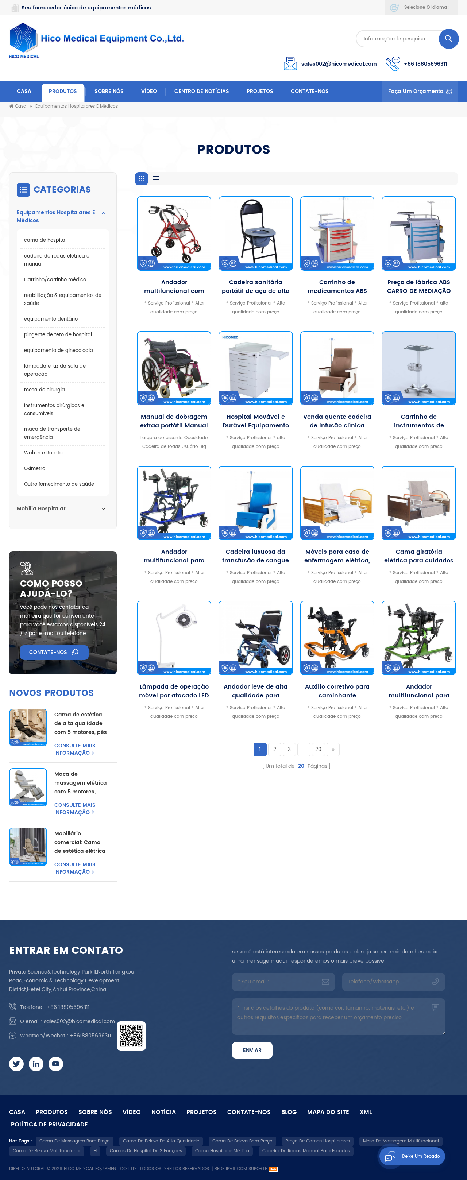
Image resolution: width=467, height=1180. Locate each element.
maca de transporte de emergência (52, 433)
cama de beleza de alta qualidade (161, 1141)
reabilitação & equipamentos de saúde (62, 299)
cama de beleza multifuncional (47, 1151)
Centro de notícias (201, 91)
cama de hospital (45, 240)
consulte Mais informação (75, 749)
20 (318, 749)
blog (289, 1112)
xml (366, 1112)
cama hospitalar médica (222, 1151)
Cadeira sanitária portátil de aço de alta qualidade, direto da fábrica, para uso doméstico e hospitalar (255, 286)
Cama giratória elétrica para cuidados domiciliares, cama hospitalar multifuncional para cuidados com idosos (419, 556)
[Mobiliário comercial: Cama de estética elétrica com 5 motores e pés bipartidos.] (28, 847)
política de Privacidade (49, 1124)
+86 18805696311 (425, 64)
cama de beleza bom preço (242, 1141)
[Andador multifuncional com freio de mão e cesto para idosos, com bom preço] (174, 233)
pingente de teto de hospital (58, 335)
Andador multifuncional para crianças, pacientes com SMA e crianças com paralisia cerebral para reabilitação (419, 691)
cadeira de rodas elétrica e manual (56, 260)
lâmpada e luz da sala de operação (55, 370)
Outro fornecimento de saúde (59, 484)
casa (17, 1112)
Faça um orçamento (415, 91)
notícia (163, 1112)
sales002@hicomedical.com (339, 64)
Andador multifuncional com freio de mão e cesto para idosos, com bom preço (174, 286)
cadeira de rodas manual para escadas (306, 1151)
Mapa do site (328, 1112)
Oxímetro (34, 469)
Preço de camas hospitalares (318, 1141)
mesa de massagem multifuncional (401, 1141)
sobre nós (109, 91)
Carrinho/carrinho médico (55, 280)
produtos (52, 1112)
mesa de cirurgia (44, 390)
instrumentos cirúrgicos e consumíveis (54, 410)
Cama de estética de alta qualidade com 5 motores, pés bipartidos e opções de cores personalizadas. (80, 724)
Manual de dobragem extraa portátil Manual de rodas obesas (174, 421)
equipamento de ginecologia (58, 351)
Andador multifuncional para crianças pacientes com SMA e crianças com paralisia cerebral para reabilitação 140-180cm (174, 556)
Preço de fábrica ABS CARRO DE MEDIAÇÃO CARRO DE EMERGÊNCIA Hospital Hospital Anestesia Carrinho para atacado (419, 286)
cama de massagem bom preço (74, 1141)
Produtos (63, 91)
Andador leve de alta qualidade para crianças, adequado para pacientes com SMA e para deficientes (256, 691)
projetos (260, 91)
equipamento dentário (51, 319)
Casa (24, 91)
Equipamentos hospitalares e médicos (76, 106)
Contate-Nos (310, 91)
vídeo (149, 91)
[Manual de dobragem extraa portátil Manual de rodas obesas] (174, 368)
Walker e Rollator (44, 453)
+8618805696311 (90, 1036)
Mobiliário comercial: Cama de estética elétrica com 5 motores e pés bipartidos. (79, 842)
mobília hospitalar (41, 508)
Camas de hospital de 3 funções (146, 1151)
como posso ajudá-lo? (51, 589)
